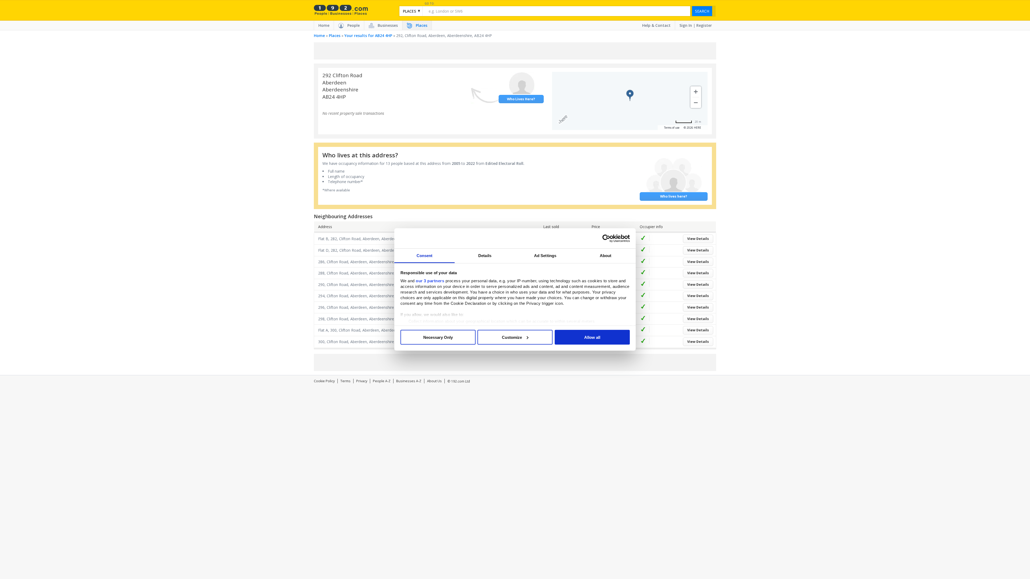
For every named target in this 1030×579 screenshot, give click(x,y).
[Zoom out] (695, 102)
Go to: (430, 3)
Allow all (592, 337)
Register (704, 25)
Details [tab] (484, 255)
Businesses (388, 25)
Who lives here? (673, 196)
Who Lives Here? (521, 99)
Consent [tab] (425, 255)
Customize (512, 337)
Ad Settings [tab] (545, 255)
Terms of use (671, 127)
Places (421, 25)
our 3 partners (430, 281)
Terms (345, 381)
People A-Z (382, 381)
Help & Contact (656, 25)
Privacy (361, 381)
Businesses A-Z (408, 381)
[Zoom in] (695, 91)
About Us (434, 381)
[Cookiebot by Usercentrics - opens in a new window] (606, 238)
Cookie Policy (324, 381)
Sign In (685, 25)
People (353, 25)
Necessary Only (438, 337)
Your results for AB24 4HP (368, 35)
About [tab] (606, 255)
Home (323, 25)
